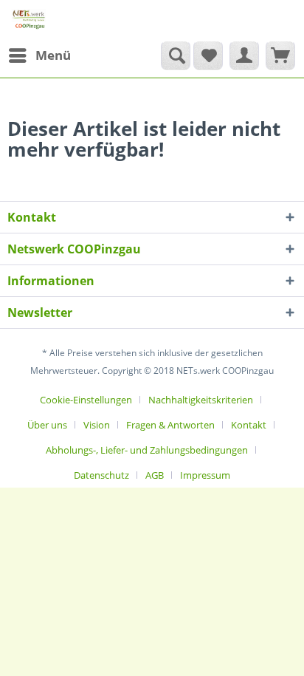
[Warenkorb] (280, 55)
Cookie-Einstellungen (86, 399)
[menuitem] (39, 55)
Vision (96, 424)
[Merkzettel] (208, 55)
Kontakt (248, 424)
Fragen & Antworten (170, 424)
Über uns (47, 424)
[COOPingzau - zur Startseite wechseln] (28, 20)
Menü (53, 55)
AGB (154, 475)
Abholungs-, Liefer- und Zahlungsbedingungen (147, 450)
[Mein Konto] (244, 55)
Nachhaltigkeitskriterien (200, 399)
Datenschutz (101, 475)
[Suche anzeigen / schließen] (175, 55)
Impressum (205, 475)
